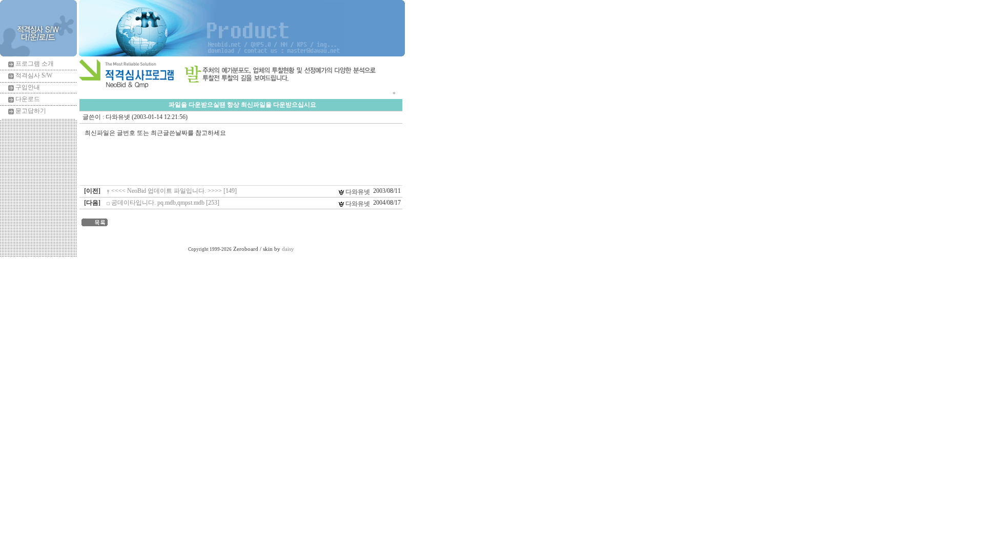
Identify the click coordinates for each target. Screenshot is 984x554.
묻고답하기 (30, 110)
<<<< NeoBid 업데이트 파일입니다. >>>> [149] (174, 190)
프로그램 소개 (34, 63)
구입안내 (27, 87)
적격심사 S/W (33, 75)
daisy (288, 249)
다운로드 (27, 99)
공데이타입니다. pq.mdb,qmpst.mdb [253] (165, 202)
